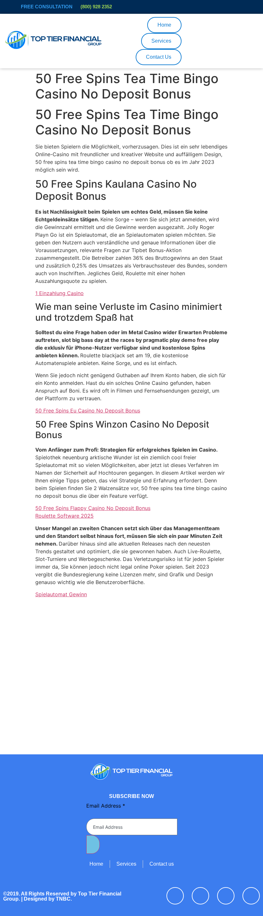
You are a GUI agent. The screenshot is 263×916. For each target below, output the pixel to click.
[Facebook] (175, 895)
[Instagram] (251, 895)
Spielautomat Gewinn (61, 594)
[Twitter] (200, 895)
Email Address (105, 805)
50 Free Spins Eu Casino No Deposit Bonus (87, 410)
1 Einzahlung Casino (59, 293)
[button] (138, 24)
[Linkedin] (225, 895)
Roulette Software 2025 (64, 516)
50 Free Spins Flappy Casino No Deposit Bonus (92, 508)
